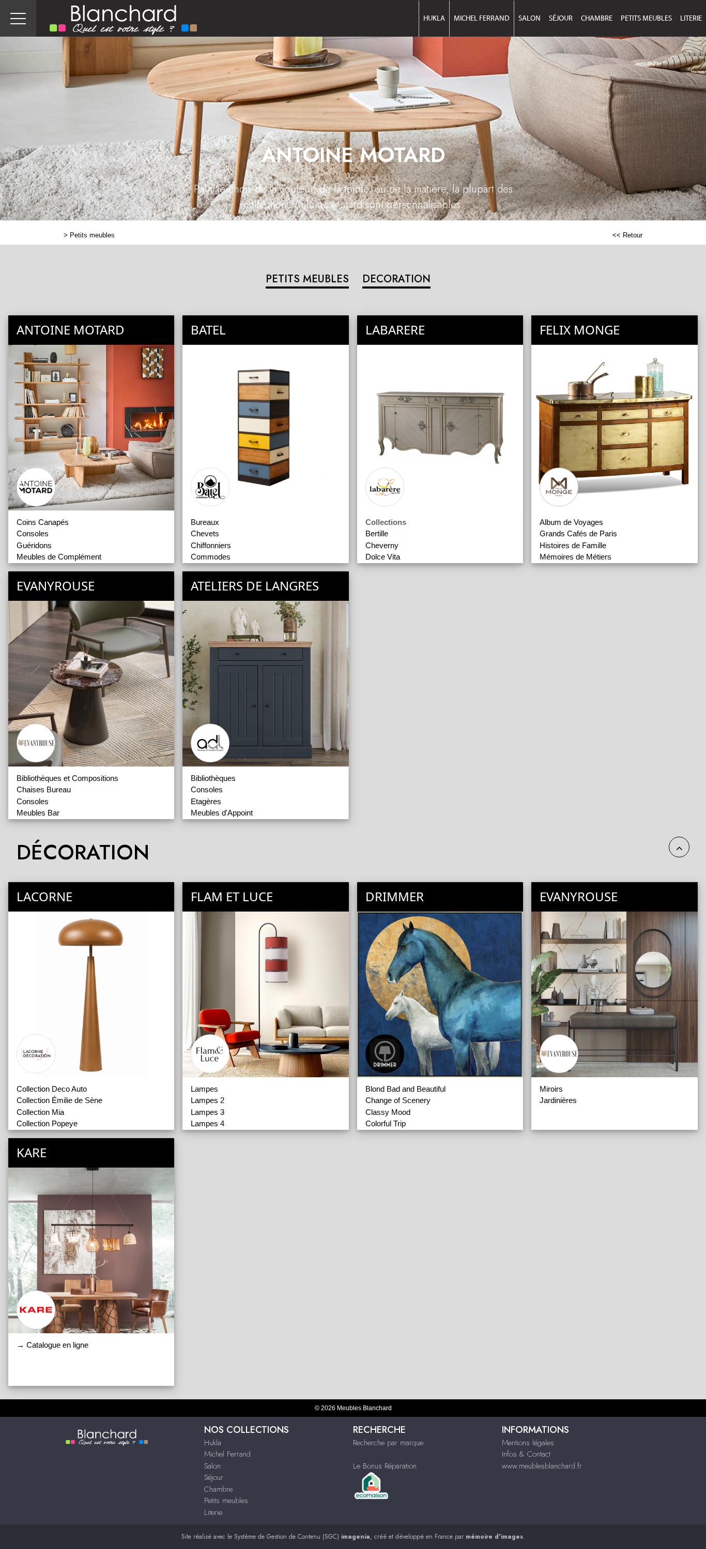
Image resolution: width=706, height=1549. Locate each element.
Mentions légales (528, 1442)
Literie (691, 18)
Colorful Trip (385, 1123)
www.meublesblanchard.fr (542, 1466)
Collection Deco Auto (52, 1088)
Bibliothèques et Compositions (67, 778)
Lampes (204, 1088)
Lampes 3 (207, 1112)
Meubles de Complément (59, 556)
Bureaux (205, 522)
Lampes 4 (207, 1123)
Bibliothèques (213, 778)
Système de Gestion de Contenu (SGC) (302, 1536)
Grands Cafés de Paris (578, 533)
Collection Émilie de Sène (59, 1100)
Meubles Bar (38, 812)
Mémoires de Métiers (575, 556)
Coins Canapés (43, 522)
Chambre (596, 18)
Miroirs (551, 1088)
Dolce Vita (382, 556)
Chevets (205, 533)
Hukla (434, 18)
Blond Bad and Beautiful (405, 1088)
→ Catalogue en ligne (52, 1344)
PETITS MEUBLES (307, 279)
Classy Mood (387, 1112)
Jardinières (558, 1100)
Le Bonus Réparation (385, 1466)
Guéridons (34, 545)
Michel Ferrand (482, 18)
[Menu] (18, 18)
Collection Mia (40, 1112)
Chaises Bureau (44, 789)
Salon (529, 18)
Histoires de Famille (573, 545)
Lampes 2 (207, 1100)
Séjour (561, 18)
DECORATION (396, 279)
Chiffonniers (211, 545)
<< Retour (627, 235)
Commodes (211, 556)
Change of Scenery (398, 1100)
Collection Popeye (47, 1123)
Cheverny (381, 545)
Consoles (33, 533)
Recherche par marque (388, 1442)
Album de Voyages (571, 522)
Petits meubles (646, 18)
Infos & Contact (526, 1454)
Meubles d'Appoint (222, 812)
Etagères (206, 801)
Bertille (376, 533)
